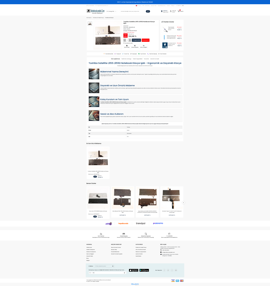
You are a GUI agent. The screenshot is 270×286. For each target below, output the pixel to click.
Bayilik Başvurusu (161, 5)
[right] (183, 202)
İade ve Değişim (90, 254)
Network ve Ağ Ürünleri (141, 251)
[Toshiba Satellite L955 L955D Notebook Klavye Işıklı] (98, 158)
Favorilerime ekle (129, 43)
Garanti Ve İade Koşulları (116, 254)
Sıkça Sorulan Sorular (116, 247)
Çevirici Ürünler (139, 254)
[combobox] (90, 272)
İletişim (172, 5)
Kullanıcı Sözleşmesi (91, 251)
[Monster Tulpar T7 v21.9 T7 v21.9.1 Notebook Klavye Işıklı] (147, 198)
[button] (181, 11)
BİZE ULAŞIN (163, 244)
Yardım (168, 5)
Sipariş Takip (153, 5)
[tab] (115, 58)
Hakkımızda (89, 247)
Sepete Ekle (137, 40)
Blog (87, 258)
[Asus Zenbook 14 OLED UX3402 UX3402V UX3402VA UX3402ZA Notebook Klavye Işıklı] (123, 198)
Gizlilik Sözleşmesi (90, 249)
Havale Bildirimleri (115, 251)
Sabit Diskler (138, 256)
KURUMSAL (89, 244)
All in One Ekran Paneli (141, 249)
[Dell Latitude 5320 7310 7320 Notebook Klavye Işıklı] (98, 198)
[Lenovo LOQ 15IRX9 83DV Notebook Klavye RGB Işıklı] (172, 198)
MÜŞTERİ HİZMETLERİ (116, 244)
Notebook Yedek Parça (141, 247)
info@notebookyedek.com (168, 252)
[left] (86, 202)
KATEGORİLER (139, 244)
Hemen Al (146, 40)
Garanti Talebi (89, 256)
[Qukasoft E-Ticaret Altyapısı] (135, 284)
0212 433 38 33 (165, 250)
